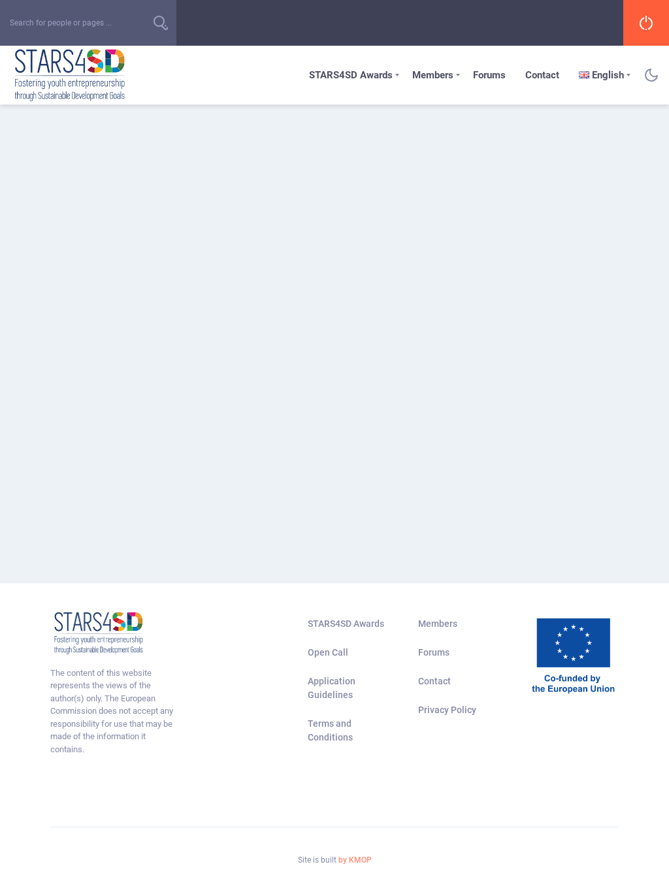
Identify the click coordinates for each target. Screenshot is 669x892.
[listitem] (114, 711)
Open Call (328, 652)
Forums (489, 75)
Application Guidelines (331, 688)
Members (432, 75)
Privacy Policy (447, 710)
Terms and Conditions (330, 730)
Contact (542, 75)
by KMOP (355, 860)
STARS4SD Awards (351, 75)
